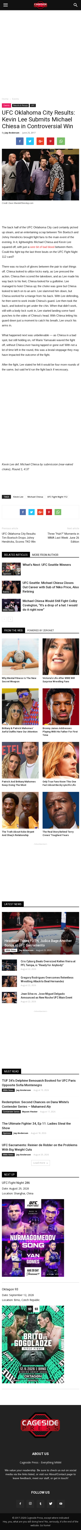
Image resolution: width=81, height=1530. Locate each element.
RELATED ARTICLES (16, 554)
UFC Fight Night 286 (16, 1183)
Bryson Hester (29, 1111)
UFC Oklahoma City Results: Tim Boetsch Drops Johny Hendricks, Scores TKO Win (19, 537)
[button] (75, 5)
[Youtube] (61, 1504)
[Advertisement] (40, 52)
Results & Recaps (20, 105)
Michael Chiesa (35, 496)
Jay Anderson (12, 132)
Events (6, 105)
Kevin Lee (18, 496)
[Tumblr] (40, 1504)
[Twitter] (50, 1504)
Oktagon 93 (10, 1289)
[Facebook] (20, 1504)
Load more (39, 1162)
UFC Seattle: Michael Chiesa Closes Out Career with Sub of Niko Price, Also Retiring (51, 587)
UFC (33, 105)
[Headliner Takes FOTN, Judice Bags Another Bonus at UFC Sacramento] (40, 933)
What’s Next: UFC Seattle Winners (47, 565)
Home (5, 98)
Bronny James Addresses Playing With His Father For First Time (60, 731)
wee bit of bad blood (42, 246)
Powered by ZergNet (40, 630)
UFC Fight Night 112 (57, 496)
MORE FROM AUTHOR (45, 554)
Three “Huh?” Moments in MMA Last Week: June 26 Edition (63, 537)
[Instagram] (30, 1504)
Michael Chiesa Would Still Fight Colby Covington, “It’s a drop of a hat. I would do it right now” (50, 605)
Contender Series (11, 1111)
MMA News (8, 610)
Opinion (7, 573)
